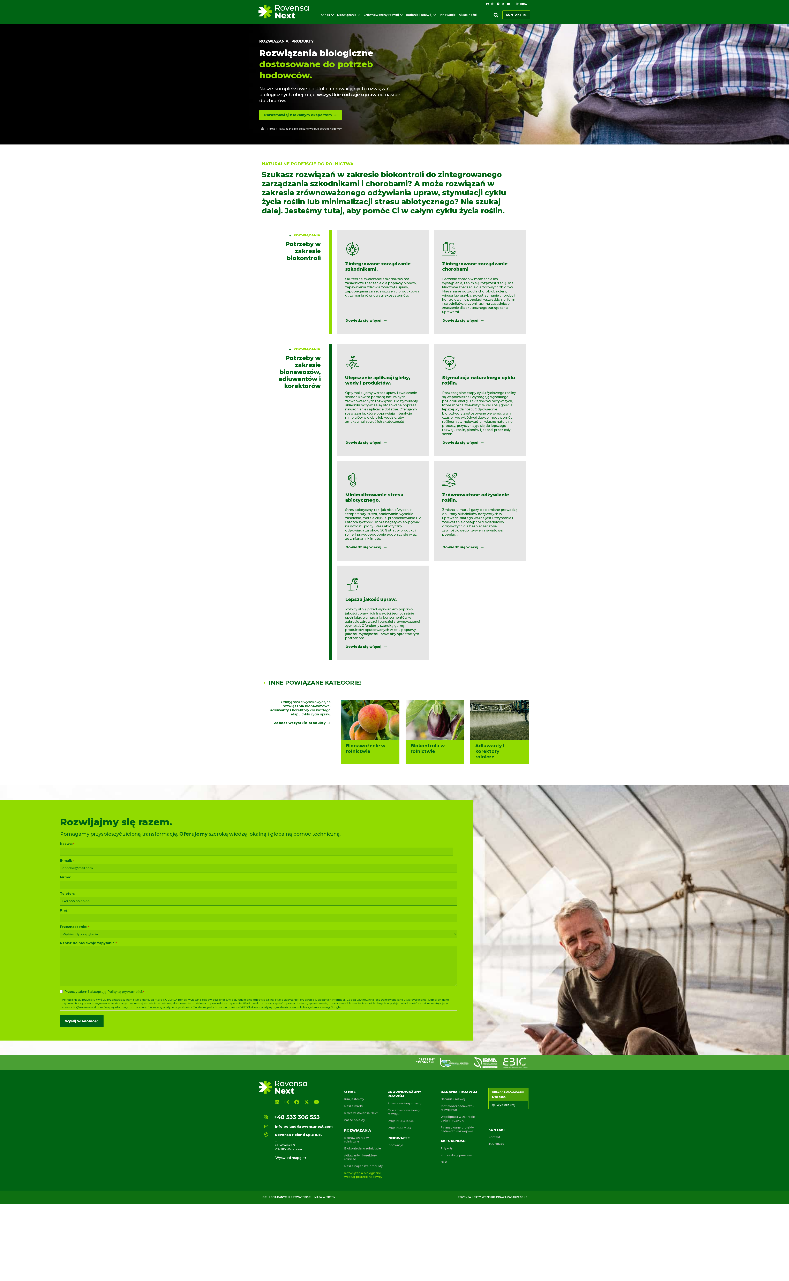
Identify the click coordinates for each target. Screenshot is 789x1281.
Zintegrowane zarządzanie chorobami (475, 266)
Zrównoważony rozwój (404, 1103)
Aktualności (453, 1141)
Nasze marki (353, 1106)
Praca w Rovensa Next (361, 1113)
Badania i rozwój (453, 1099)
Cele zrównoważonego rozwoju (404, 1112)
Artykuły (447, 1148)
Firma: (65, 877)
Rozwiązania (357, 1130)
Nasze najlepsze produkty (363, 1166)
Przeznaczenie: (74, 927)
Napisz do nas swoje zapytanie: (88, 943)
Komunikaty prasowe (456, 1155)
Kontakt (497, 1130)
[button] (496, 15)
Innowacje (399, 1138)
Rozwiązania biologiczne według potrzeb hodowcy (363, 1175)
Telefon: (67, 893)
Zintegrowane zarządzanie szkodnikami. (378, 266)
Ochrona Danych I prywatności (286, 1197)
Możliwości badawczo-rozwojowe (457, 1108)
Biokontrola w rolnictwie (362, 1148)
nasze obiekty (354, 1120)
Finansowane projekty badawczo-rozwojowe (457, 1129)
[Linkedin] (487, 4)
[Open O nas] (332, 15)
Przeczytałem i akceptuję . (104, 991)
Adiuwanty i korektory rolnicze (360, 1157)
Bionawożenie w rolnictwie (356, 1139)
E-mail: (67, 860)
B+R (444, 1162)
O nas (350, 1092)
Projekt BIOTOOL (401, 1121)
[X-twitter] (503, 4)
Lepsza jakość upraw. (371, 599)
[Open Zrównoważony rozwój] (401, 15)
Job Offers (496, 1144)
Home (271, 128)
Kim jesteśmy (354, 1099)
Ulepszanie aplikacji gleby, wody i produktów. (377, 380)
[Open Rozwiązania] (359, 15)
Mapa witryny (324, 1197)
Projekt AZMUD (399, 1128)
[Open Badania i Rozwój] (434, 15)
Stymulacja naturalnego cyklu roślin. (478, 380)
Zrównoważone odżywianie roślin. (475, 497)
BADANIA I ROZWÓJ (459, 1092)
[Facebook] (498, 4)
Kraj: (64, 910)
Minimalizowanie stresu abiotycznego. (374, 497)
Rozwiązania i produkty (286, 41)
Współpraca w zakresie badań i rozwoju (458, 1118)
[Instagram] (492, 4)
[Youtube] (508, 4)
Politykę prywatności (124, 992)
